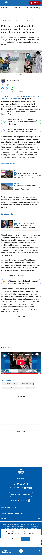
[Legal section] (39, 519)
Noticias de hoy (26, 383)
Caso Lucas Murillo (16, 8)
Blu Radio (4, 21)
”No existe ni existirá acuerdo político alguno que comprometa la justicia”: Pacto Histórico (27, 175)
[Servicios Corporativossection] (39, 513)
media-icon (21, 551)
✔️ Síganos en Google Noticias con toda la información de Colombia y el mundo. (23, 282)
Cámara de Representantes (12, 388)
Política (11, 21)
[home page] (21, 471)
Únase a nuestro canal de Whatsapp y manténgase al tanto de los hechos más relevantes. (23, 122)
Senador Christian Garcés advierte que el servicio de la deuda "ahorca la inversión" (27, 188)
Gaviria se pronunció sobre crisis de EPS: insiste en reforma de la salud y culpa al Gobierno (27, 225)
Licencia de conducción (31, 8)
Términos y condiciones (12, 526)
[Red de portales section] (39, 508)
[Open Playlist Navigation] (39, 551)
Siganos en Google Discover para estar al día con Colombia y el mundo (23, 130)
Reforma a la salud (10, 383)
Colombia (30, 388)
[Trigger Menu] (3, 3)
